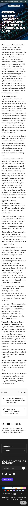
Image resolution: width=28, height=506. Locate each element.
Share (5, 392)
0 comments (23, 392)
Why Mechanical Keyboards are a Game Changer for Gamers (11, 411)
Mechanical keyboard (8, 12)
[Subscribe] (22, 484)
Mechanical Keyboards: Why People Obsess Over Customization (15, 400)
